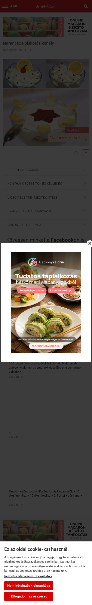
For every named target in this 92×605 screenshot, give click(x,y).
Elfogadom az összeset (29, 596)
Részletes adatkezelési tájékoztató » (28, 576)
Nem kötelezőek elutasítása (28, 586)
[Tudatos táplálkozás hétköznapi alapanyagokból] (46, 302)
